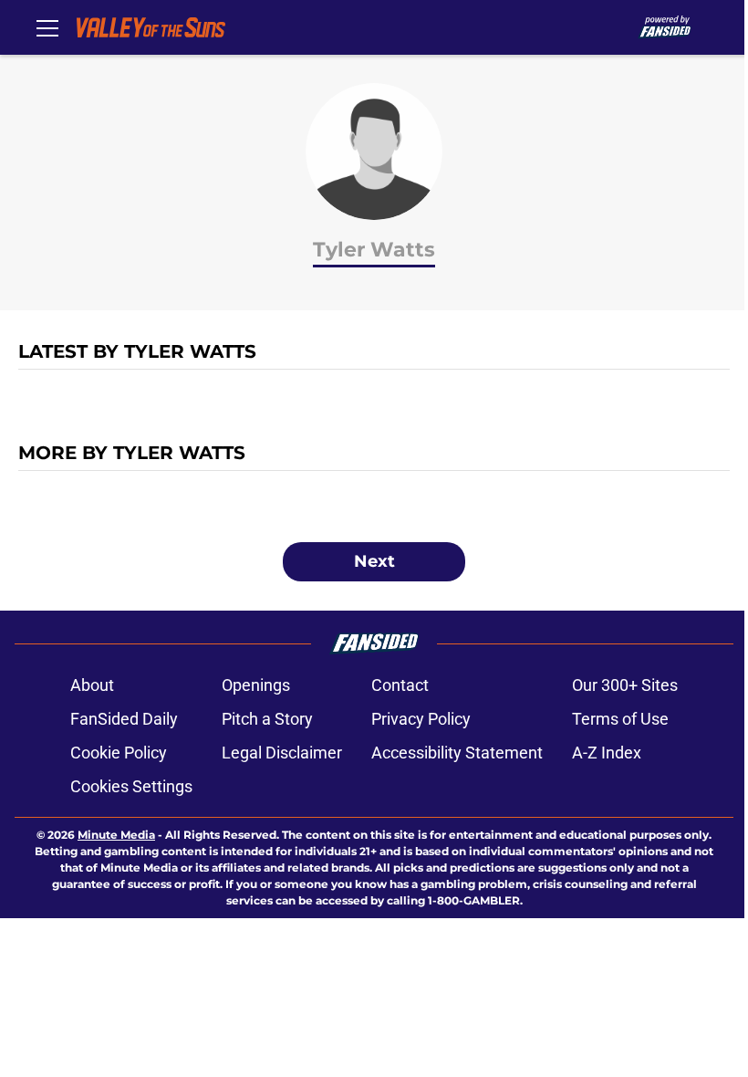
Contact (400, 685)
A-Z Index (606, 752)
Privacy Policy (421, 718)
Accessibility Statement (457, 752)
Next (374, 561)
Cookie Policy (118, 752)
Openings (256, 685)
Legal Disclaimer (282, 752)
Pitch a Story (267, 718)
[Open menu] (47, 27)
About (92, 685)
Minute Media (116, 835)
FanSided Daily (124, 718)
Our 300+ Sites (625, 685)
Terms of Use (620, 718)
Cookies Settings (131, 786)
